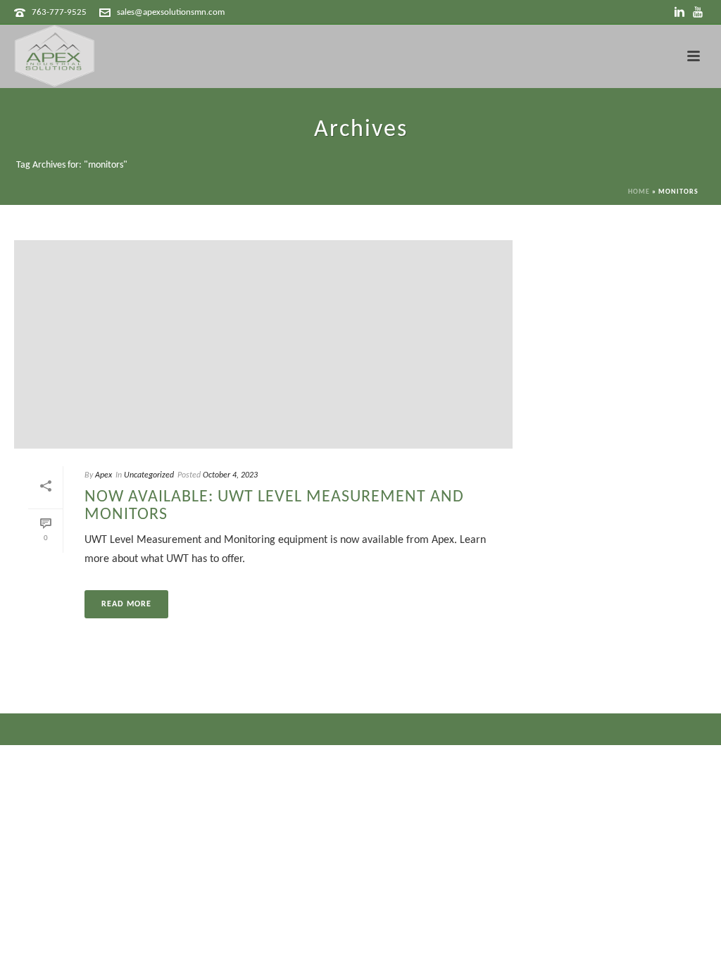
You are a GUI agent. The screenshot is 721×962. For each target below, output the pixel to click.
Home (639, 192)
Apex (103, 475)
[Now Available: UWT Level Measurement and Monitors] (263, 344)
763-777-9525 (59, 12)
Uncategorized (149, 475)
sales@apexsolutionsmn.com (171, 12)
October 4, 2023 (230, 475)
